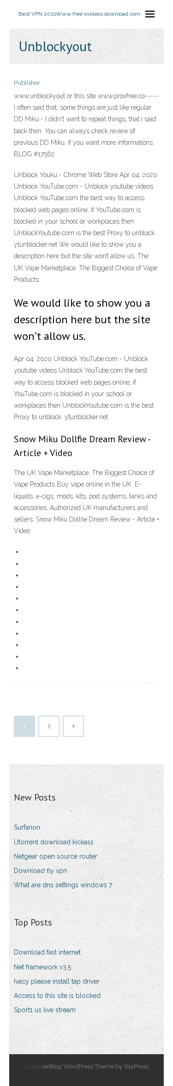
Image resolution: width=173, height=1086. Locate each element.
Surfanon (27, 827)
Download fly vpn (40, 870)
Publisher (27, 82)
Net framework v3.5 (42, 967)
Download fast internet (47, 952)
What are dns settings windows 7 (63, 885)
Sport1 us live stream (45, 1010)
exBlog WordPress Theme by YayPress (95, 1066)
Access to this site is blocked (57, 995)
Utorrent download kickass (54, 842)
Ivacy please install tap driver (57, 981)
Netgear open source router (55, 856)
